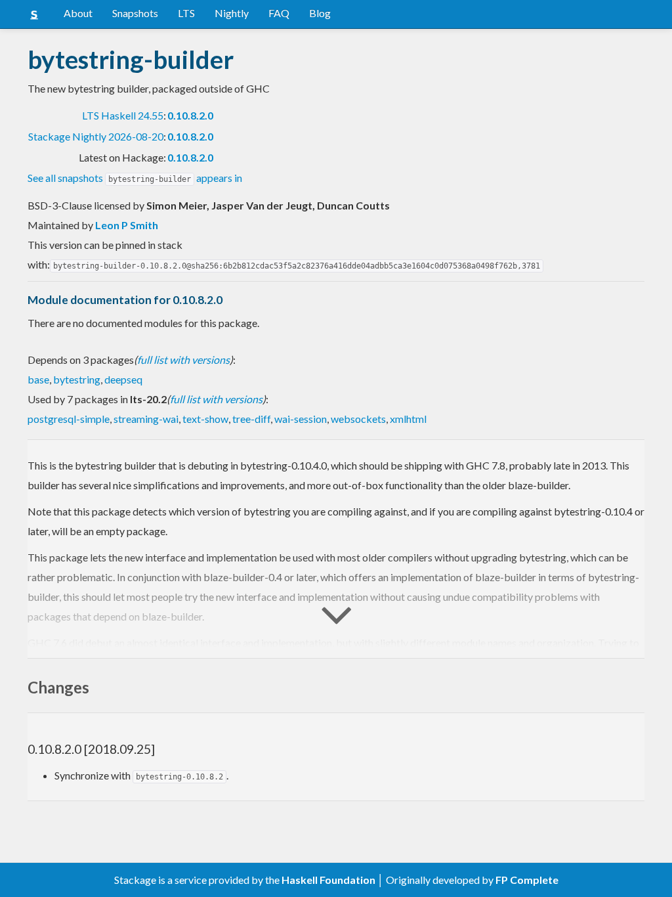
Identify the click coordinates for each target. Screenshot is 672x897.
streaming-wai (146, 418)
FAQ (278, 13)
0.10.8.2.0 (190, 115)
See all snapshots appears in (135, 177)
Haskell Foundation (328, 879)
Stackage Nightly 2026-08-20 (95, 136)
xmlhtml (408, 418)
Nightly (232, 13)
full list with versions (183, 359)
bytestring (76, 379)
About (78, 13)
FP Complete (526, 879)
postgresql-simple (69, 418)
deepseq (123, 379)
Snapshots (135, 13)
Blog (320, 13)
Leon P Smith (126, 225)
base (38, 379)
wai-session (300, 418)
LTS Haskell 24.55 (122, 115)
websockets (358, 418)
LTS (186, 13)
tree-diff (251, 418)
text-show (205, 418)
